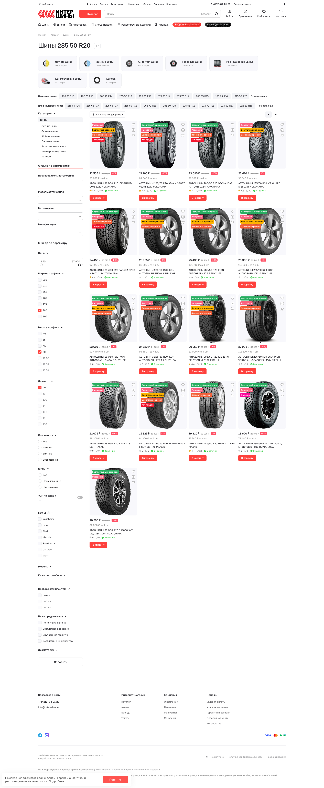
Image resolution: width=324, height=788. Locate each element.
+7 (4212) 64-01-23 (219, 4)
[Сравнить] (133, 130)
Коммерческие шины (53, 151)
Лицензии (170, 707)
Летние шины (49, 126)
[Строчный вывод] (275, 114)
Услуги (125, 718)
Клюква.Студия (62, 758)
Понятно (115, 779)
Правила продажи (276, 756)
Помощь (212, 694)
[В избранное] (133, 124)
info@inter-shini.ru (48, 707)
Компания (170, 694)
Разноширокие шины (53, 146)
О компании (171, 701)
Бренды (125, 712)
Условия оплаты (216, 701)
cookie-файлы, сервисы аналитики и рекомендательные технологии (123, 769)
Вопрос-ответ (214, 723)
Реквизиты (170, 712)
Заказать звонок (243, 4)
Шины (44, 119)
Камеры (46, 156)
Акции (125, 707)
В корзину (98, 197)
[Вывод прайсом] (282, 114)
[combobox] (60, 183)
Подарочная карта (218, 718)
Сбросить (60, 662)
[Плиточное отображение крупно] (261, 114)
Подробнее (56, 781)
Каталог (126, 701)
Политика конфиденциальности (245, 756)
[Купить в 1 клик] (133, 135)
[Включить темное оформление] (284, 4)
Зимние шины (49, 131)
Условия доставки (217, 707)
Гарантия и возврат (218, 712)
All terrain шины (50, 136)
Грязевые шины (50, 141)
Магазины (170, 718)
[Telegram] (40, 735)
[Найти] (216, 14)
